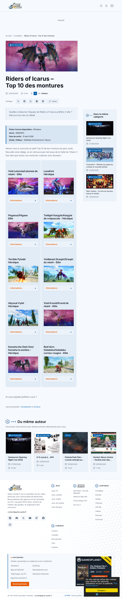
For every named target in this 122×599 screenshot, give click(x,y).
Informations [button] (16, 200)
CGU (53, 543)
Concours (99, 519)
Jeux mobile (56, 499)
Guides (98, 499)
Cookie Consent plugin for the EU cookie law (102, 594)
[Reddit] (43, 101)
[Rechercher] (101, 5)
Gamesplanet (26, 407)
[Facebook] (24, 101)
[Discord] (16, 518)
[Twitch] (36, 518)
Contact (54, 531)
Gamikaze (15, 566)
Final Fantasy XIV (80, 501)
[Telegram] (36, 101)
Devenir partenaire (20, 584)
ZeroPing (36, 566)
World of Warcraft (80, 497)
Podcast (98, 515)
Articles (98, 495)
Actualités (18, 36)
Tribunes (98, 503)
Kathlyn (44, 93)
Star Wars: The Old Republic (80, 492)
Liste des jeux (56, 507)
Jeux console (56, 495)
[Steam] (10, 518)
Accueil (8, 36)
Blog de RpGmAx (17, 570)
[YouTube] (30, 518)
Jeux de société (57, 503)
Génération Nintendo (41, 574)
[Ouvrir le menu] (112, 5)
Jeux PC (54, 491)
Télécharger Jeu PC (18, 574)
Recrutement (56, 539)
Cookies (54, 547)
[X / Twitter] (23, 518)
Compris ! (101, 590)
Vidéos (98, 511)
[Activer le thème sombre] (106, 5)
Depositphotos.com (40, 570)
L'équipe (54, 535)
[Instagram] (10, 524)
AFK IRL (98, 507)
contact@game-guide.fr (17, 512)
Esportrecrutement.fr (19, 578)
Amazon (37, 407)
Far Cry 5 (77, 505)
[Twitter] (18, 101)
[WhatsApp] (30, 101)
